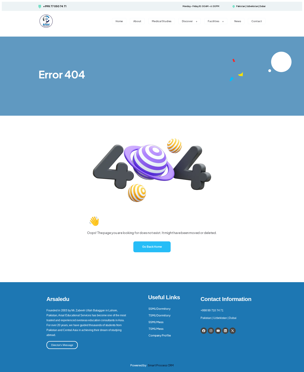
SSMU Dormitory (159, 308)
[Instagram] (211, 331)
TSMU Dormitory (159, 315)
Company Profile (159, 335)
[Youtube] (218, 331)
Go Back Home (152, 246)
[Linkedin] (225, 331)
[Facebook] (204, 331)
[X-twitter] (232, 331)
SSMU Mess (155, 322)
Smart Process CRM (161, 365)
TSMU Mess (155, 329)
